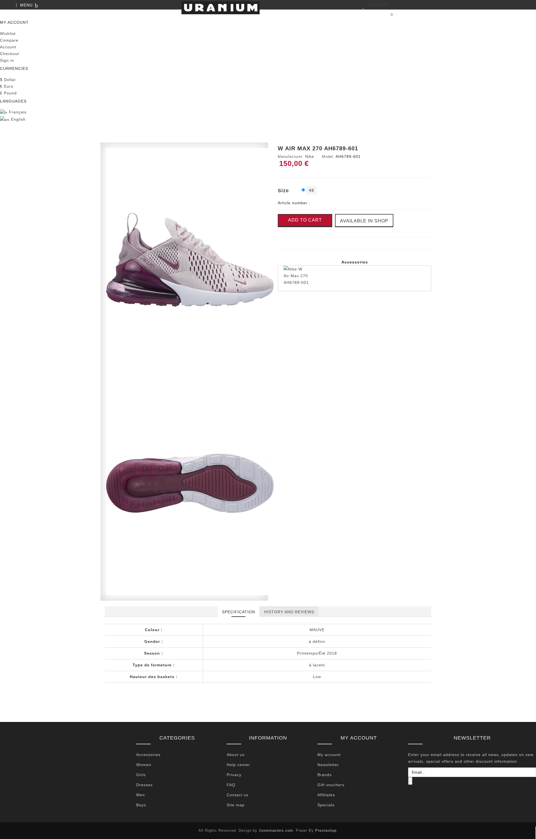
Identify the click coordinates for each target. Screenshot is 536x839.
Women (143, 764)
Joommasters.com (276, 830)
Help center (238, 764)
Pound (8, 93)
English (17, 119)
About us (236, 754)
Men (140, 795)
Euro (6, 86)
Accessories (148, 754)
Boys (141, 805)
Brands (324, 775)
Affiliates (326, 795)
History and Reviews (289, 612)
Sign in (7, 60)
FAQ (231, 785)
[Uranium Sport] (268, 7)
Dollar (8, 79)
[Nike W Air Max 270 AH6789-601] (190, 259)
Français (17, 112)
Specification (238, 612)
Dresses (144, 785)
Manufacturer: (291, 157)
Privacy (234, 775)
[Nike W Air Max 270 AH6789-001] (354, 278)
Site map (236, 805)
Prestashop (325, 830)
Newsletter (328, 764)
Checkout (9, 53)
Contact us (237, 795)
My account (329, 754)
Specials (325, 805)
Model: (328, 157)
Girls (141, 775)
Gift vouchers (330, 785)
